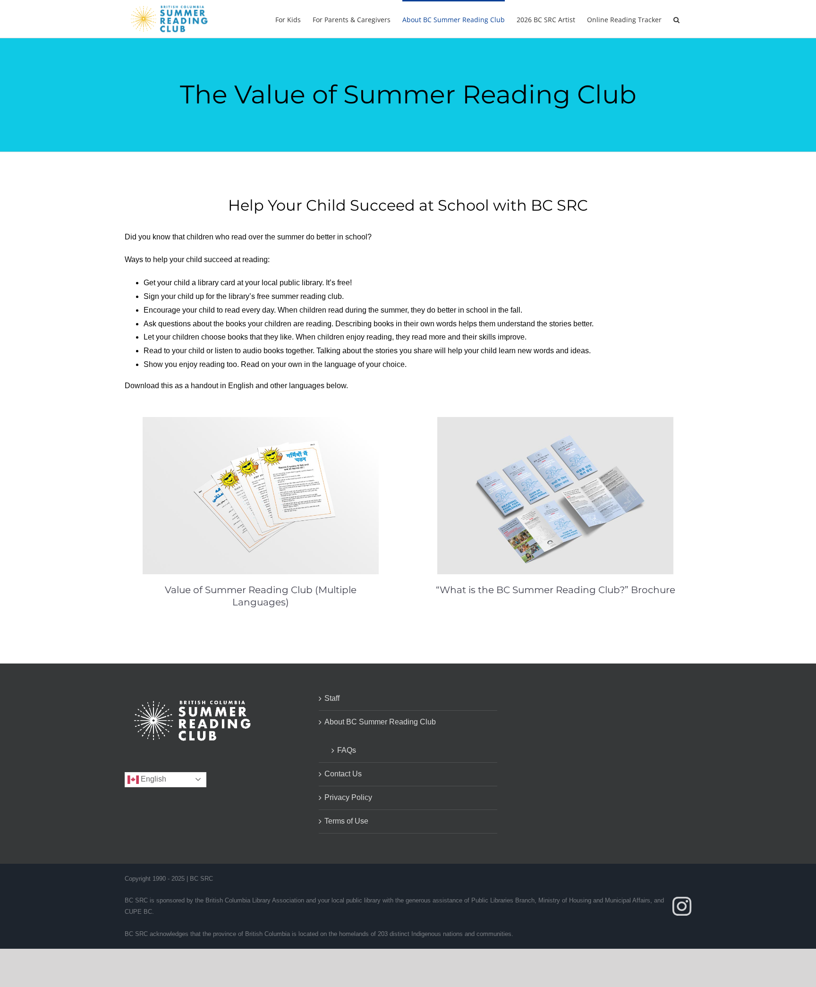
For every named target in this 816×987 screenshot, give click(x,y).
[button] (676, 19)
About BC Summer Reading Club (380, 722)
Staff (332, 698)
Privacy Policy (348, 797)
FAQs (346, 750)
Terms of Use (346, 821)
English (152, 779)
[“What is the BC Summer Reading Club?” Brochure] (555, 423)
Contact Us (343, 774)
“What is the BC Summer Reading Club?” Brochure (555, 590)
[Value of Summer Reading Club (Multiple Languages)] (261, 423)
